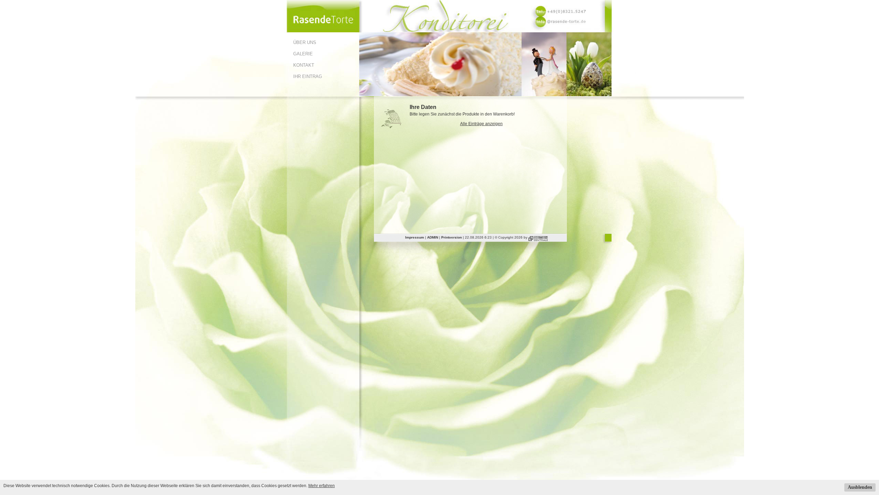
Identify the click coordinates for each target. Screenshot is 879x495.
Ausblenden (860, 487)
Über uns (304, 42)
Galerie (303, 53)
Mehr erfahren (321, 485)
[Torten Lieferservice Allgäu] (322, 31)
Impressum (414, 237)
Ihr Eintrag (307, 76)
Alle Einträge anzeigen (481, 123)
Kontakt (303, 65)
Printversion (451, 237)
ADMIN (432, 237)
